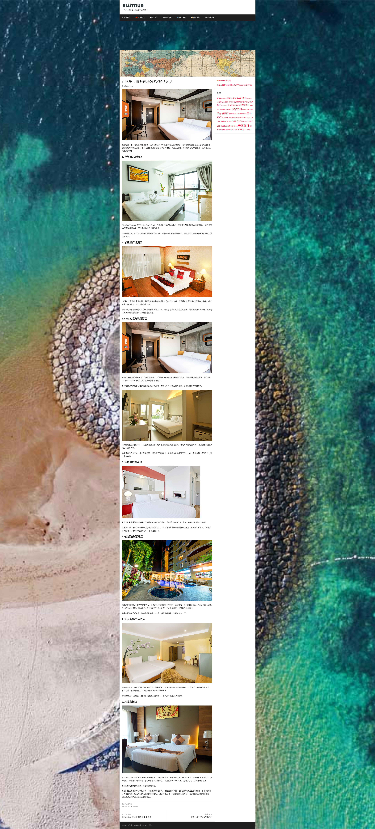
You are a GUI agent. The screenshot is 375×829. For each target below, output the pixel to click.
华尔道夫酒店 (224, 105)
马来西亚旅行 (247, 129)
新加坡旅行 (243, 113)
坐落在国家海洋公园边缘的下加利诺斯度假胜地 (234, 85)
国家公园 (237, 109)
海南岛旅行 (224, 121)
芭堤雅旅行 (135, 806)
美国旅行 (243, 125)
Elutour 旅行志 (225, 80)
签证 (236, 126)
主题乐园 (225, 102)
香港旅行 (241, 129)
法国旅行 (241, 117)
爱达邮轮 (243, 121)
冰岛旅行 (231, 102)
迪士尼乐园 (222, 129)
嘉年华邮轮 (222, 109)
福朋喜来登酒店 (229, 126)
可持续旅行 (244, 105)
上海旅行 (220, 102)
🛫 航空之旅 (181, 17)
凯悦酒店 (237, 102)
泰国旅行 (127, 806)
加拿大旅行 (245, 102)
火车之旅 (236, 121)
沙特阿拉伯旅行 (234, 117)
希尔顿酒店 (222, 113)
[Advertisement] (187, 35)
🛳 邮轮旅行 (167, 17)
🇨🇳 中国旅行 (140, 17)
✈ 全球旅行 (126, 17)
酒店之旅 (234, 129)
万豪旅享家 (231, 98)
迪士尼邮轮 (228, 129)
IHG (219, 98)
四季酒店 (228, 109)
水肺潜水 (225, 117)
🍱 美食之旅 (195, 17)
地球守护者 (245, 109)
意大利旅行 (232, 114)
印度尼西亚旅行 (233, 105)
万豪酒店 (242, 98)
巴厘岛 (251, 109)
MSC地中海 (224, 98)
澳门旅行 (229, 121)
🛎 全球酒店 (154, 17)
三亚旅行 (249, 98)
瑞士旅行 (248, 121)
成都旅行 (238, 113)
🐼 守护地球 (209, 17)
